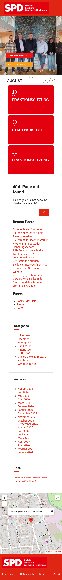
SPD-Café (22, 481)
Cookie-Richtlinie (26, 301)
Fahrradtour (18, 478)
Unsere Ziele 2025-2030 (32, 356)
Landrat (44, 478)
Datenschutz (27, 573)
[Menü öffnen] (56, 8)
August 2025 (25, 427)
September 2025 (28, 424)
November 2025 (27, 416)
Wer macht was (27, 363)
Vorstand (23, 360)
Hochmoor (24, 339)
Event (19, 307)
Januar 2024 (25, 452)
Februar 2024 (26, 448)
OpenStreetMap (54, 552)
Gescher (27, 478)
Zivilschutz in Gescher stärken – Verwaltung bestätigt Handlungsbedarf (30, 243)
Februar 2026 (26, 406)
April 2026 (24, 399)
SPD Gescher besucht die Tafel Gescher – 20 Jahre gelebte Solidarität (28, 254)
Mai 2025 (23, 438)
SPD (15, 481)
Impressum (8, 573)
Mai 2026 (23, 395)
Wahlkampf (31, 481)
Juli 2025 (23, 431)
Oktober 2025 (26, 420)
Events (20, 304)
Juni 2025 (23, 434)
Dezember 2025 (27, 413)
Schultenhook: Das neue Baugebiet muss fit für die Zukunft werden (28, 233)
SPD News (24, 353)
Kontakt (43, 573)
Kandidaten (24, 346)
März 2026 (24, 403)
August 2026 (25, 388)
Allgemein (24, 335)
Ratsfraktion (25, 349)
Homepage (24, 342)
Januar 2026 (25, 409)
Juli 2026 (23, 392)
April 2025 (24, 441)
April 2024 (24, 445)
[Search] (44, 212)
